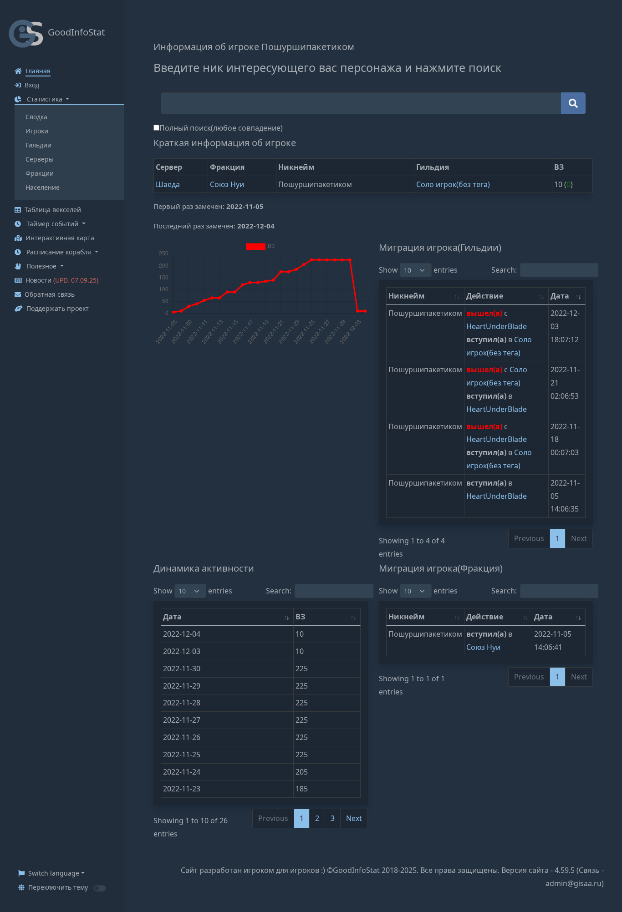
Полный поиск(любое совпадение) (221, 128)
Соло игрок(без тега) (453, 184)
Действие (484, 296)
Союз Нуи (227, 184)
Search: (504, 270)
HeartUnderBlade (496, 326)
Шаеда (168, 184)
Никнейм (406, 296)
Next (354, 818)
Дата (560, 296)
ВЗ (300, 617)
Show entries (418, 270)
